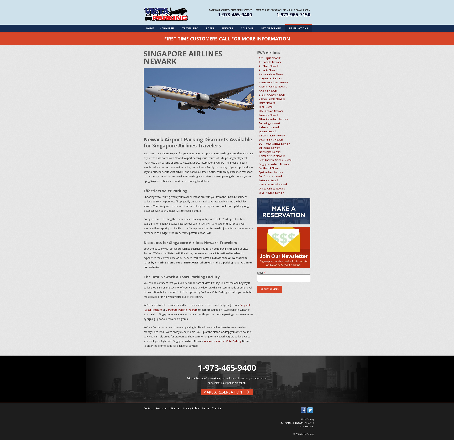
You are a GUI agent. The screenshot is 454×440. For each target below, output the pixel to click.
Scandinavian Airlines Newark (275, 160)
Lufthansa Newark (269, 147)
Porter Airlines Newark (272, 156)
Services (227, 28)
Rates (210, 28)
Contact (148, 408)
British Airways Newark (272, 94)
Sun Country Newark (271, 176)
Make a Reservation (223, 392)
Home (150, 28)
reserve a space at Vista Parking (222, 341)
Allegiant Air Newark (270, 78)
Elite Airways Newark (271, 111)
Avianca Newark (268, 90)
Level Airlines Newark (271, 139)
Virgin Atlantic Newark (271, 192)
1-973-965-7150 (293, 15)
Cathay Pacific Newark (272, 98)
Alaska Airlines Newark (272, 74)
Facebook (303, 410)
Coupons (247, 28)
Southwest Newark (270, 168)
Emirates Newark (269, 115)
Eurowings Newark (269, 123)
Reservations (298, 28)
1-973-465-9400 (235, 15)
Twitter (310, 410)
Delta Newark (267, 102)
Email (261, 272)
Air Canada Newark (270, 62)
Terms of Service (211, 408)
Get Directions (271, 28)
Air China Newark (269, 66)
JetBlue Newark (268, 131)
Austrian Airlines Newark (273, 86)
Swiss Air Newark (269, 180)
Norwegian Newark (270, 151)
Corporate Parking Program (182, 309)
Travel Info (190, 28)
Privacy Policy (191, 408)
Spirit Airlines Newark (271, 172)
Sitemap (175, 408)
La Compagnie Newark (272, 135)
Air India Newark (268, 70)
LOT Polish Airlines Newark (274, 143)
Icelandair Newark (269, 127)
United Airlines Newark (272, 188)
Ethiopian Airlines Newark (273, 119)
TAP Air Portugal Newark (273, 184)
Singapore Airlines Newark (274, 164)
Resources (162, 408)
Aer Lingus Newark (270, 58)
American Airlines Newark (273, 82)
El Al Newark (266, 107)
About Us (168, 28)
